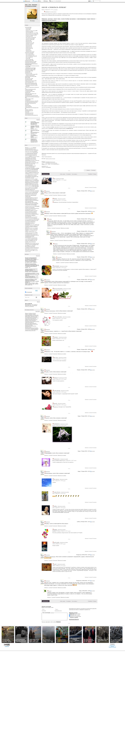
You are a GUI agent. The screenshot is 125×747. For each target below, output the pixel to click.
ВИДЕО (26, 77)
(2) (36, 124)
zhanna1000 (33, 320)
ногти (26, 201)
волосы (27, 150)
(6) (36, 129)
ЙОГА (26, 104)
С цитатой (90, 187)
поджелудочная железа (34, 208)
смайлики (52, 612)
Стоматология (28, 36)
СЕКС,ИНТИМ (27, 106)
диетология (27, 156)
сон (29, 230)
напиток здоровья (28, 192)
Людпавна (31, 325)
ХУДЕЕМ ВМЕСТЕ (28, 98)
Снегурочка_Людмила (34, 328)
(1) (36, 137)
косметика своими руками (32, 168)
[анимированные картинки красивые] (55, 41)
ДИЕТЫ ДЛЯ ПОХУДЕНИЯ (30, 80)
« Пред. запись (62, 174)
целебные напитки (29, 247)
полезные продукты (31, 213)
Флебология (28, 41)
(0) (37, 259)
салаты (33, 224)
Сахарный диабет (29, 42)
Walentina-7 (56, 337)
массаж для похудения (28, 186)
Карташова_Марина (29, 324)
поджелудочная (27, 208)
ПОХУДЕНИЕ (27, 79)
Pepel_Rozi (36, 315)
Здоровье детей (29, 43)
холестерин (32, 246)
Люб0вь (55, 506)
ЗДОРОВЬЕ (27, 27)
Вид (91, 1)
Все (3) (38, 301)
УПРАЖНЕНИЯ (28, 70)
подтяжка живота (28, 209)
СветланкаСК (27, 328)
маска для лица (31, 182)
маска (26, 182)
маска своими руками (31, 183)
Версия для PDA (112, 645)
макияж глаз (31, 180)
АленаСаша (27, 321)
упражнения (28, 233)
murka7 (55, 564)
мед (30, 187)
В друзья (33, 20)
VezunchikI (35, 316)
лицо (36, 178)
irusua (26, 318)
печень (33, 206)
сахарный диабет (36, 225)
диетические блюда (32, 153)
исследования (32, 162)
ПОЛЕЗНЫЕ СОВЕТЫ (29, 69)
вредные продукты (33, 149)
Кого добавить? (34, 304)
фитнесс (33, 245)
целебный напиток (28, 250)
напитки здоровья (34, 190)
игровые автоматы (32, 161)
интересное (27, 162)
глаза (30, 151)
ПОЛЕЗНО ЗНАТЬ (28, 60)
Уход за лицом (28, 53)
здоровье (28, 160)
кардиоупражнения (28, 165)
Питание (27, 28)
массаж (36, 185)
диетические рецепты (31, 155)
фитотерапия (27, 246)
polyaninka (31, 319)
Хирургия (27, 49)
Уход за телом (28, 57)
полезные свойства (34, 214)
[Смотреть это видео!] (28, 123)
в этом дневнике (29, 292)
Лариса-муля (35, 324)
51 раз (47, 166)
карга (34, 330)
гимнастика (27, 151)
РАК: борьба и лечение (30, 37)
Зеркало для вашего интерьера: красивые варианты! (31, 269)
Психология (28, 46)
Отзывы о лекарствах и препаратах (32, 87)
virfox (30, 320)
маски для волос (35, 183)
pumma (34, 319)
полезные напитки (32, 211)
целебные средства (33, 249)
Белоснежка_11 (31, 322)
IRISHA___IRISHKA (28, 314)
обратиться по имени (60, 178)
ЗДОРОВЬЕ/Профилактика (50, 161)
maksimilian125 (33, 318)
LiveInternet (26, 1)
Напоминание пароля (58, 610)
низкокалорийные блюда (31, 197)
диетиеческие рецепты (28, 152)
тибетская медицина (31, 232)
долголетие (34, 156)
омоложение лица (29, 202)
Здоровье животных (29, 51)
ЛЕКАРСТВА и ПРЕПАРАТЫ (30, 84)
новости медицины (33, 200)
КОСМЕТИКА (27, 73)
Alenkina (55, 529)
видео (34, 147)
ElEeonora (27, 313)
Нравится (88, 170)
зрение (26, 161)
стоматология (31, 231)
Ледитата (27, 325)
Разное (27, 29)
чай (33, 250)
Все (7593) (38, 311)
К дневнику (68, 174)
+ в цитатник (55, 9)
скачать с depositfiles (33, 229)
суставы (26, 232)
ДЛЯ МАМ (27, 99)
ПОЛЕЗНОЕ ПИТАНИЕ (29, 62)
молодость (35, 188)
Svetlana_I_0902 (30, 316)
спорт (26, 231)
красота (31, 172)
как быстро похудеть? (31, 163)
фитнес (30, 245)
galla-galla (34, 317)
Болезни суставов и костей (31, 30)
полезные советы (30, 215)
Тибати (32, 329)
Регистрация (44, 610)
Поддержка (89, 1)
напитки (27, 189)
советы (27, 230)
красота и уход (32, 175)
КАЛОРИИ (27, 105)
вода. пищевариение (55, 164)
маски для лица (29, 185)
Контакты (112, 646)
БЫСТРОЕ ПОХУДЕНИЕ (29, 103)
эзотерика (36, 250)
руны (31, 224)
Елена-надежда (57, 458)
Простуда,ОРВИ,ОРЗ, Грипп (31, 32)
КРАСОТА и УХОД (28, 52)
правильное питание (29, 217)
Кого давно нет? (28, 304)
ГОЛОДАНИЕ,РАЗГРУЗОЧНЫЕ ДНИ (31, 107)
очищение (36, 203)
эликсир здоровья (28, 251)
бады (32, 147)
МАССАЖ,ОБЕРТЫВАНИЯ (30, 83)
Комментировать (45, 601)
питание (37, 206)
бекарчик (26, 330)
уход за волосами (32, 239)
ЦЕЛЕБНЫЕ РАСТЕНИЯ (29, 76)
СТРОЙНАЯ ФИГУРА (29, 91)
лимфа (49, 164)
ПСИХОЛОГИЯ (28, 90)
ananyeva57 (27, 317)
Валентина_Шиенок (29, 323)
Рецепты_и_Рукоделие (29, 306)
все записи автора (53, 11)
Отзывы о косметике (29, 75)
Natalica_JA (32, 315)
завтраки (37, 156)
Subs (54, 178)
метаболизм (33, 187)
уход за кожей (29, 240)
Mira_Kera (56, 357)
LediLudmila (27, 315)
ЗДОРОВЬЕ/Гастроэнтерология (51, 162)
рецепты (29, 220)
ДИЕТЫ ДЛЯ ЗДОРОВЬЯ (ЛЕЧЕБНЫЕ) (32, 96)
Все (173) (38, 255)
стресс (35, 231)
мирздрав (35, 305)
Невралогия (28, 50)
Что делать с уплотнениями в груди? (34, 135)
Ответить (86, 187)
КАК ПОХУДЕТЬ (28, 78)
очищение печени (28, 206)
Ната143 (55, 403)
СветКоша (36, 327)
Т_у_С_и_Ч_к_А (28, 329)
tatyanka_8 (27, 320)
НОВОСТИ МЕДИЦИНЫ (29, 89)
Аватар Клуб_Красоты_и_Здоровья (32, 14)
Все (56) (38, 119)
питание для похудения (29, 207)
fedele (31, 317)
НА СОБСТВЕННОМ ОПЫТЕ (30, 102)
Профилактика (28, 31)
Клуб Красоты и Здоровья (25, 6)
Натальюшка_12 (28, 326)
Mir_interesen (56, 479)
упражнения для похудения (29, 237)
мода (36, 187)
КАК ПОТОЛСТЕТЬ (28, 114)
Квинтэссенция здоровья (50, 158)
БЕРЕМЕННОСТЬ (28, 110)
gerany (37, 317)
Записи (26, 4)
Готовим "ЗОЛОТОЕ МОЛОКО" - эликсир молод (35, 127)
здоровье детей (34, 160)
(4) (36, 142)
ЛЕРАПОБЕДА (57, 423)
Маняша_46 (56, 377)
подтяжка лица (33, 209)
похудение (28, 216)
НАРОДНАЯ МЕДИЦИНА (29, 61)
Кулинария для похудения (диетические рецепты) (30, 68)
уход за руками (32, 244)
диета (35, 151)
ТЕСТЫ (26, 111)
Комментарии (34, 4)
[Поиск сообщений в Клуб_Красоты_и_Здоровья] (36, 290)
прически (35, 217)
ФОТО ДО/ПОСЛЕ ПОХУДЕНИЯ (31, 115)
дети (33, 151)
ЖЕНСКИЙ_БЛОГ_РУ (29, 305)
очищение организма (31, 204)
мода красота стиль (29, 188)
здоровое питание (30, 157)
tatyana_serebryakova (58, 316)
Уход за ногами (28, 59)
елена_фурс (31, 330)
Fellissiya (30, 313)
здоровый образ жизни (30, 159)
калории (31, 164)
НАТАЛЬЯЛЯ (56, 266)
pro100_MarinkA (57, 390)
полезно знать (29, 210)
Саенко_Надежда (57, 492)
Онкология (28, 40)
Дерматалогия (28, 47)
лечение (32, 177)
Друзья (30, 4)
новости (27, 200)
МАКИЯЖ (27, 92)
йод (36, 162)
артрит (30, 147)
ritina (36, 319)
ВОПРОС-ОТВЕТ (28, 109)
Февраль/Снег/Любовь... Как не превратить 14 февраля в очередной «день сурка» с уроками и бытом (32, 281)
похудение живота (34, 216)
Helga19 (34, 313)
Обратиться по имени (62, 195)
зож (38, 160)
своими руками (29, 226)
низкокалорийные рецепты (31, 199)
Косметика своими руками (30, 74)
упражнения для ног (34, 235)
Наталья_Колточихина (58, 288)
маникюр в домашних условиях (32, 181)
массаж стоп (27, 187)
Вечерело (34, 323)
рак (26, 220)
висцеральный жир (29, 148)
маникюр (36, 180)
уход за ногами (32, 243)
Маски (26, 147)
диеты (30, 156)
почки (46, 164)
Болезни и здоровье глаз (30, 35)
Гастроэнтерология (29, 38)
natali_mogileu (56, 542)
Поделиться (93, 170)
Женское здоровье (29, 39)
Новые (95, 174)
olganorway (48, 191)
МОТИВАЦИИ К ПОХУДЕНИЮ (30, 95)
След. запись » (74, 174)
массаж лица (35, 186)
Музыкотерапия (29, 48)
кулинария (28, 176)
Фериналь (36, 329)
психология (36, 219)
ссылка (65, 179)
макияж (27, 180)
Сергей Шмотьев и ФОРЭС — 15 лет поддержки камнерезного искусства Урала (32, 274)
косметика (31, 167)
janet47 (29, 318)
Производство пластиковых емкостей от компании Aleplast (31, 264)
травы (36, 232)
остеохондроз (31, 203)
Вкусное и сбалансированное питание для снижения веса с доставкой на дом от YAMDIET (31, 258)
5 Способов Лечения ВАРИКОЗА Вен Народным (35, 122)
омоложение (30, 201)
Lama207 (34, 314)
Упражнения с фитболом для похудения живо (34, 140)
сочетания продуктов (33, 230)
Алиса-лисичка (32, 321)
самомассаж (31, 225)
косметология (28, 169)
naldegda (27, 319)
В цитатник (94, 187)
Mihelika (55, 198)
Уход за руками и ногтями (30, 56)
